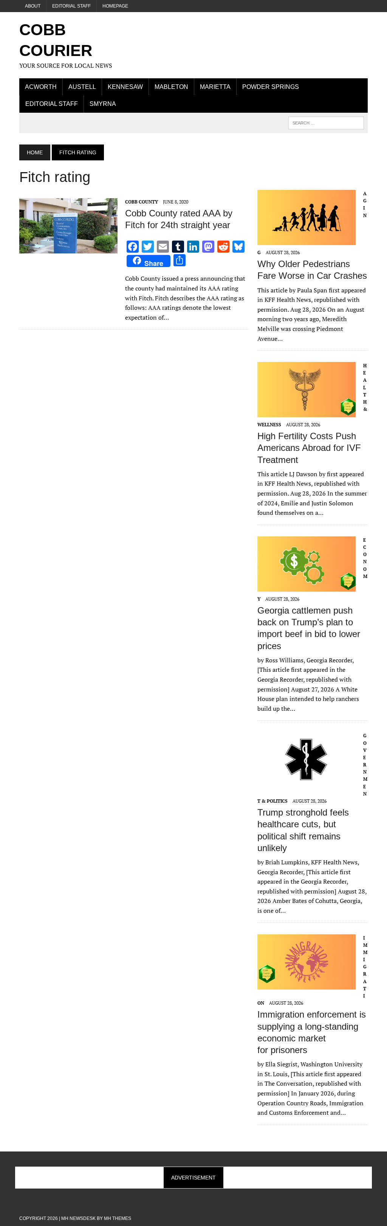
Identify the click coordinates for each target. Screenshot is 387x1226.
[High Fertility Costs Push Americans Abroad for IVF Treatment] (306, 412)
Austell (82, 87)
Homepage (115, 6)
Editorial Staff (71, 6)
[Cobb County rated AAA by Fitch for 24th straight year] (68, 248)
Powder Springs (270, 87)
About (32, 6)
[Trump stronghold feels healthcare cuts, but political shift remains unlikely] (306, 782)
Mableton (171, 87)
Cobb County (141, 202)
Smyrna (103, 104)
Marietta (215, 87)
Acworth (41, 87)
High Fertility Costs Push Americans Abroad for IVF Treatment (309, 448)
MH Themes (117, 1218)
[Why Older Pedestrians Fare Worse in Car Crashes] (306, 240)
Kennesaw (125, 87)
